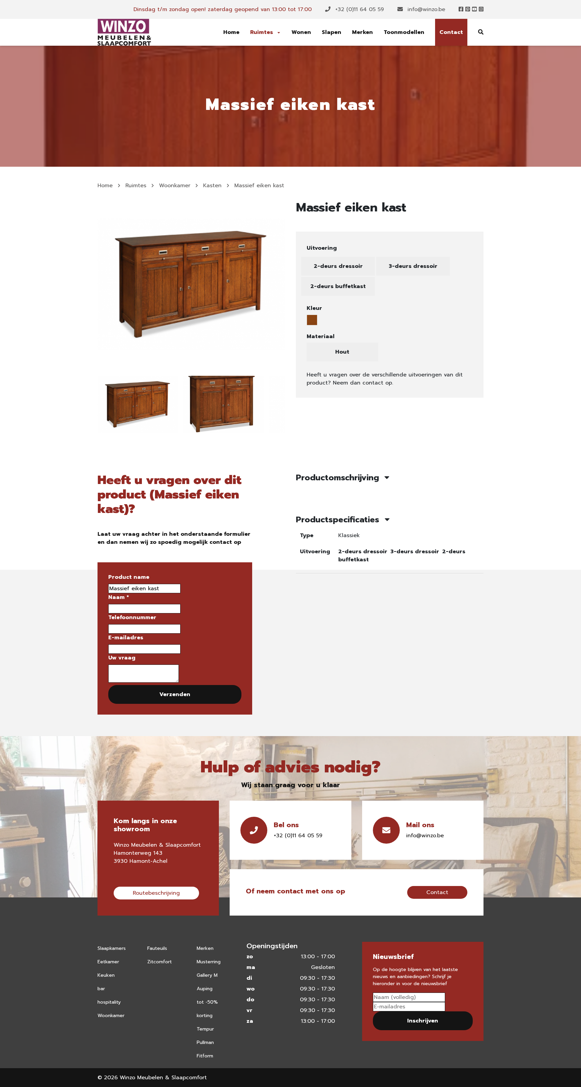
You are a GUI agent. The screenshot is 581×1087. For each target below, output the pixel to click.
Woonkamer (174, 186)
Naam (118, 597)
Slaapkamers (112, 948)
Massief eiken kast (259, 186)
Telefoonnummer (132, 617)
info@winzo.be (425, 9)
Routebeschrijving (156, 893)
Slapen (331, 32)
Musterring (209, 961)
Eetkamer (108, 961)
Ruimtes (262, 32)
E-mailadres (125, 638)
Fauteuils (157, 948)
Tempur (205, 1029)
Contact (451, 32)
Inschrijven (422, 1021)
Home (231, 32)
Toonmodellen (404, 32)
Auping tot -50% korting (207, 1002)
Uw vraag (121, 658)
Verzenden (174, 694)
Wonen (301, 32)
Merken (362, 32)
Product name (128, 577)
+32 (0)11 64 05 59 (358, 9)
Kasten (212, 186)
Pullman (205, 1042)
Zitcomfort (159, 961)
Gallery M (207, 975)
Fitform (205, 1055)
